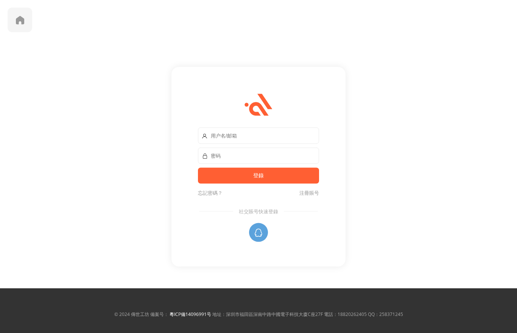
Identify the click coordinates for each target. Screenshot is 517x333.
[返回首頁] (20, 20)
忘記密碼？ (210, 192)
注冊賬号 (308, 192)
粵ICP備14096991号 (190, 314)
